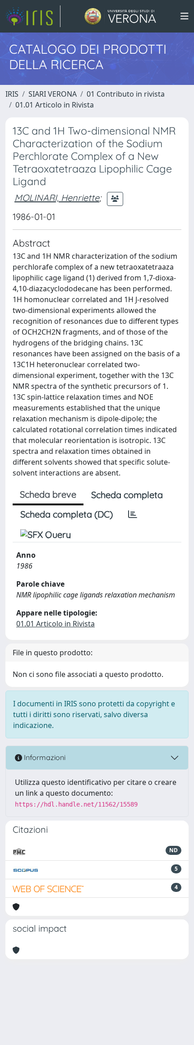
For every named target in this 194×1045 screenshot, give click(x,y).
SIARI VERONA (52, 94)
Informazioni (43, 757)
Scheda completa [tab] (127, 494)
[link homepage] (32, 16)
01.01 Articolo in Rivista (54, 105)
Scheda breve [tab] (48, 494)
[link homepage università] (120, 16)
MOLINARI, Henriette (56, 197)
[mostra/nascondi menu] (184, 16)
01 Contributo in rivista (126, 94)
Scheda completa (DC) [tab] (66, 514)
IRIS (11, 94)
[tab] (132, 514)
